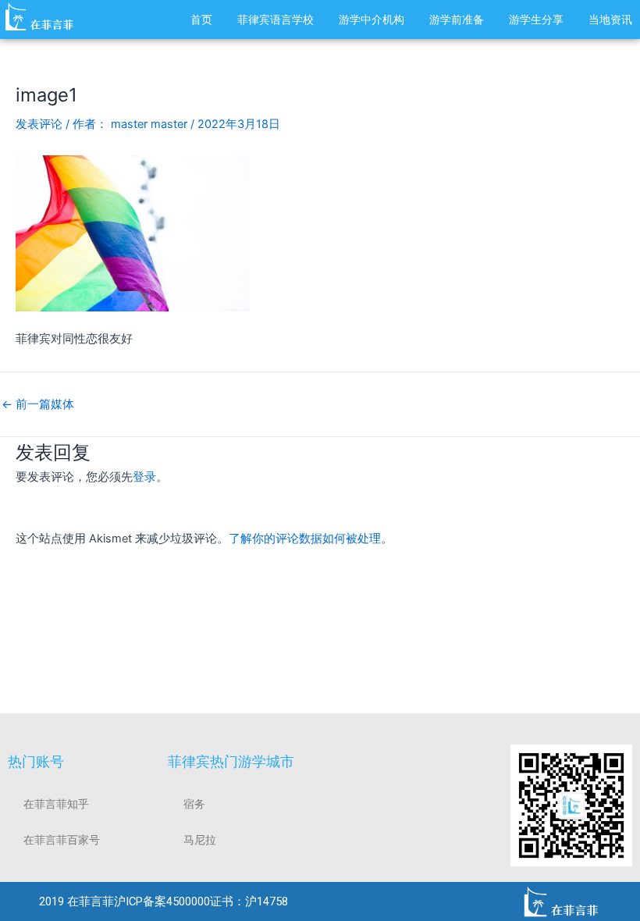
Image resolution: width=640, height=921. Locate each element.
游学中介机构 (371, 19)
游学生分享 (536, 19)
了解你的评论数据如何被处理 (305, 539)
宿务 (194, 804)
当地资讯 (610, 19)
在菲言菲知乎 (56, 804)
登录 (144, 477)
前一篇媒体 (38, 405)
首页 (201, 19)
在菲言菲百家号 (61, 840)
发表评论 (39, 124)
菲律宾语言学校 (275, 19)
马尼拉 (199, 840)
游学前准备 (456, 19)
